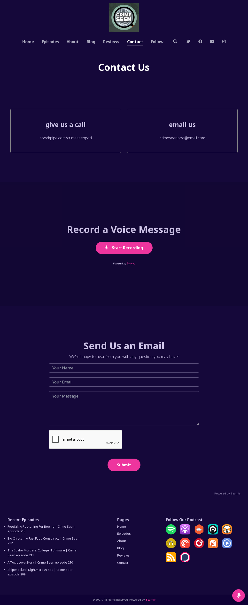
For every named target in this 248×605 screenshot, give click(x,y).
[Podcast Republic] (227, 547)
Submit (124, 465)
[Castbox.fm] (199, 533)
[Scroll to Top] (238, 580)
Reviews (111, 41)
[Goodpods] (171, 547)
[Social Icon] (212, 42)
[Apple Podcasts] (185, 533)
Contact (135, 41)
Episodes (50, 41)
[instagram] (224, 42)
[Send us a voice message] (238, 595)
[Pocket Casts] (185, 547)
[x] (188, 42)
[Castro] (213, 533)
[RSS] (171, 561)
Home (28, 41)
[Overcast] (227, 533)
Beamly (131, 263)
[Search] (175, 42)
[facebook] (200, 42)
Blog (91, 41)
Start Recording (127, 247)
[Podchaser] (185, 561)
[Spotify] (171, 533)
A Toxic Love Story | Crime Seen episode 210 (40, 562)
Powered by (227, 493)
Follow (157, 41)
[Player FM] (199, 547)
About (73, 41)
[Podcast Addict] (213, 547)
